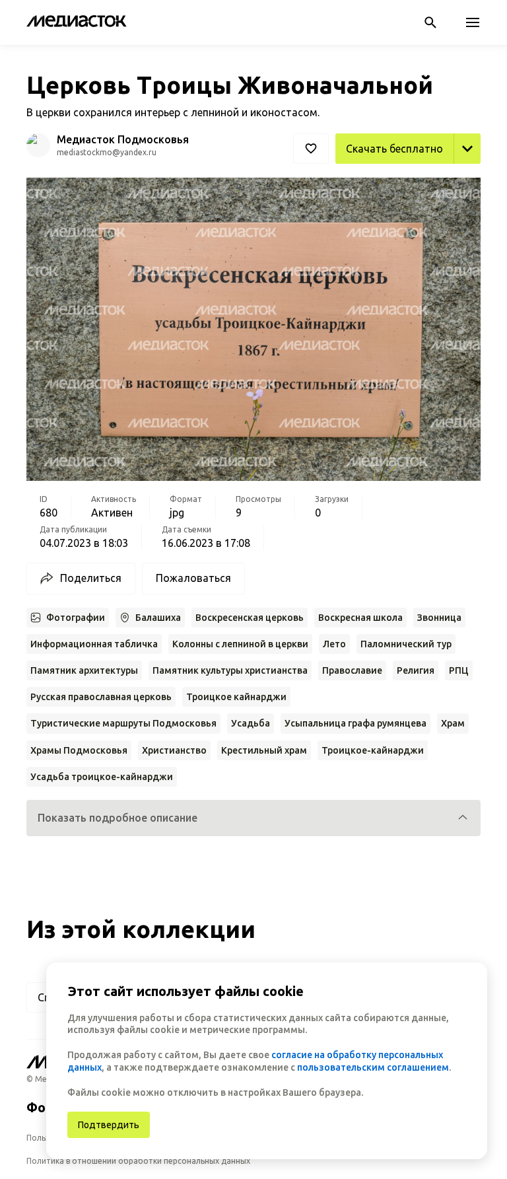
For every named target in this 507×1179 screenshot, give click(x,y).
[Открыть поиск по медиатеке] (430, 22)
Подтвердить (108, 1125)
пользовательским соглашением (373, 1067)
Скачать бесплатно (394, 149)
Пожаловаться (193, 578)
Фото (43, 1107)
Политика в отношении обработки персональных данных (138, 1161)
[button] (253, 818)
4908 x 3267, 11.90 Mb (426, 178)
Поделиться (90, 578)
